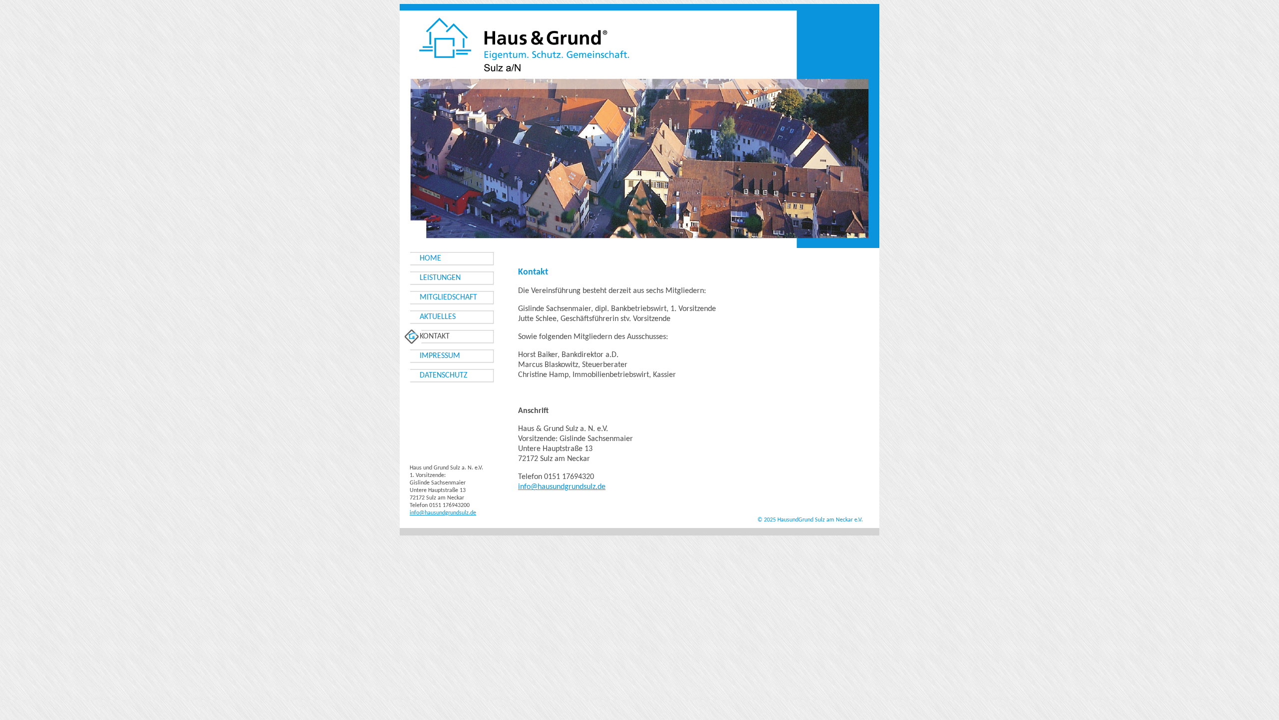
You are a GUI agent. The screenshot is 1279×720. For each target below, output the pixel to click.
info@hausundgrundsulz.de (562, 487)
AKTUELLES (438, 317)
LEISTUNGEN (440, 278)
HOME (430, 258)
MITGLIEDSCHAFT (448, 298)
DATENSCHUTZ (444, 376)
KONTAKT (435, 336)
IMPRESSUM (440, 356)
